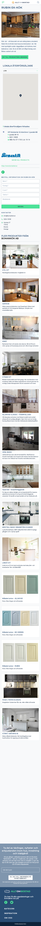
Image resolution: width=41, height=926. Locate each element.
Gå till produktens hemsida (14, 57)
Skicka (20, 206)
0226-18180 (7, 219)
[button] (22, 97)
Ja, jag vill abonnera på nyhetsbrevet (20, 877)
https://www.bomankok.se (9, 166)
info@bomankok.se (9, 216)
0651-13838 (13, 137)
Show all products (20, 160)
